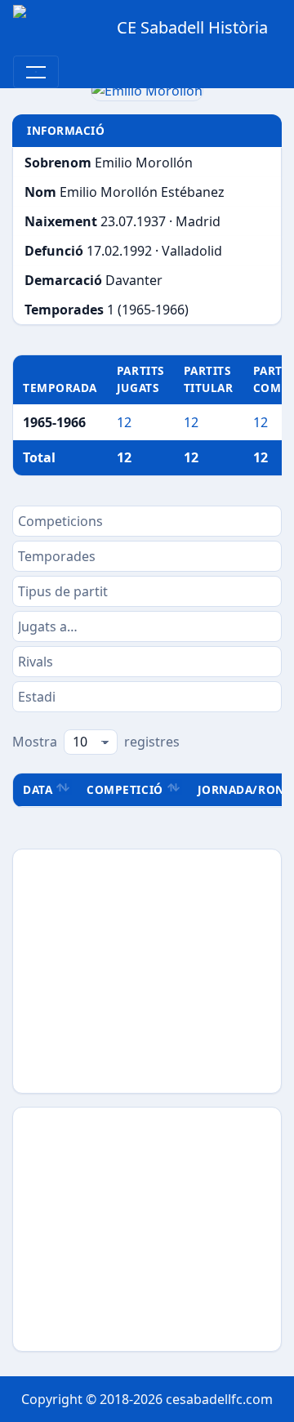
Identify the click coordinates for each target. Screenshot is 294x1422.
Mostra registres (96, 742)
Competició (125, 789)
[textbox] (147, 521)
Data (37, 789)
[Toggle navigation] (36, 72)
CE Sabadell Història (192, 27)
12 (124, 422)
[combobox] (147, 521)
